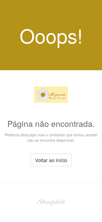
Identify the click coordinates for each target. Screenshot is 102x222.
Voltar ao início (51, 159)
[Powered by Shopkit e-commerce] (51, 201)
